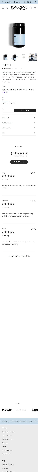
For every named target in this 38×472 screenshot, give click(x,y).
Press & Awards (7, 435)
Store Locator (6, 454)
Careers (4, 446)
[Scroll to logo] (7, 413)
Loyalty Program (7, 450)
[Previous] (3, 2)
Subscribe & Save (7, 439)
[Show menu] (3, 7)
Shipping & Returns (8, 464)
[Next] (35, 2)
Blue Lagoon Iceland (8, 432)
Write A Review (19, 162)
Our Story (5, 443)
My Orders (5, 468)
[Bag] (35, 7)
